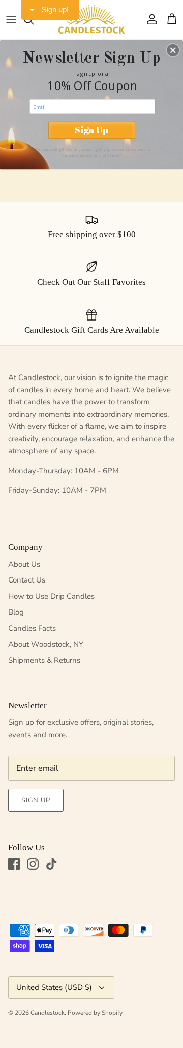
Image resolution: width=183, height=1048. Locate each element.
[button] (173, 50)
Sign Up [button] (91, 130)
